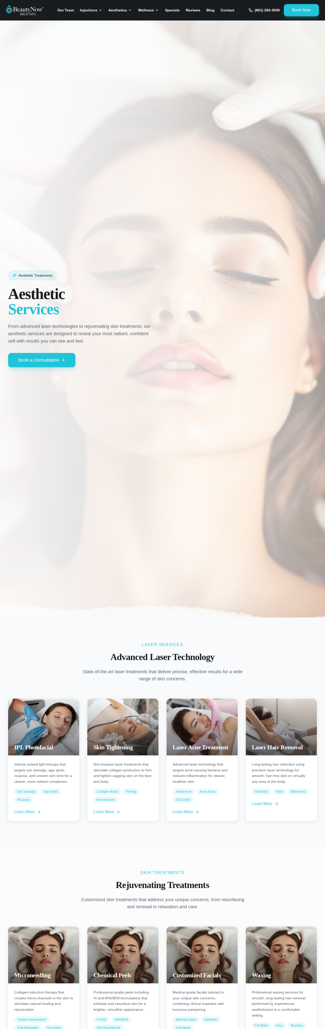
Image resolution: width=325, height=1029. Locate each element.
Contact (227, 10)
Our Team (65, 10)
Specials (172, 10)
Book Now (301, 10)
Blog (210, 10)
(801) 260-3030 (267, 10)
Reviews (193, 10)
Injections (88, 10)
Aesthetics (117, 10)
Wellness (146, 10)
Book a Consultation (38, 360)
